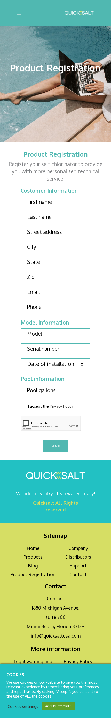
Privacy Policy (61, 406)
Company (78, 548)
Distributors (78, 557)
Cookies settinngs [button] (23, 706)
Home (33, 548)
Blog (33, 566)
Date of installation (50, 364)
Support (78, 566)
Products (33, 557)
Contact (78, 574)
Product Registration (33, 574)
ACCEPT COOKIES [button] (58, 706)
